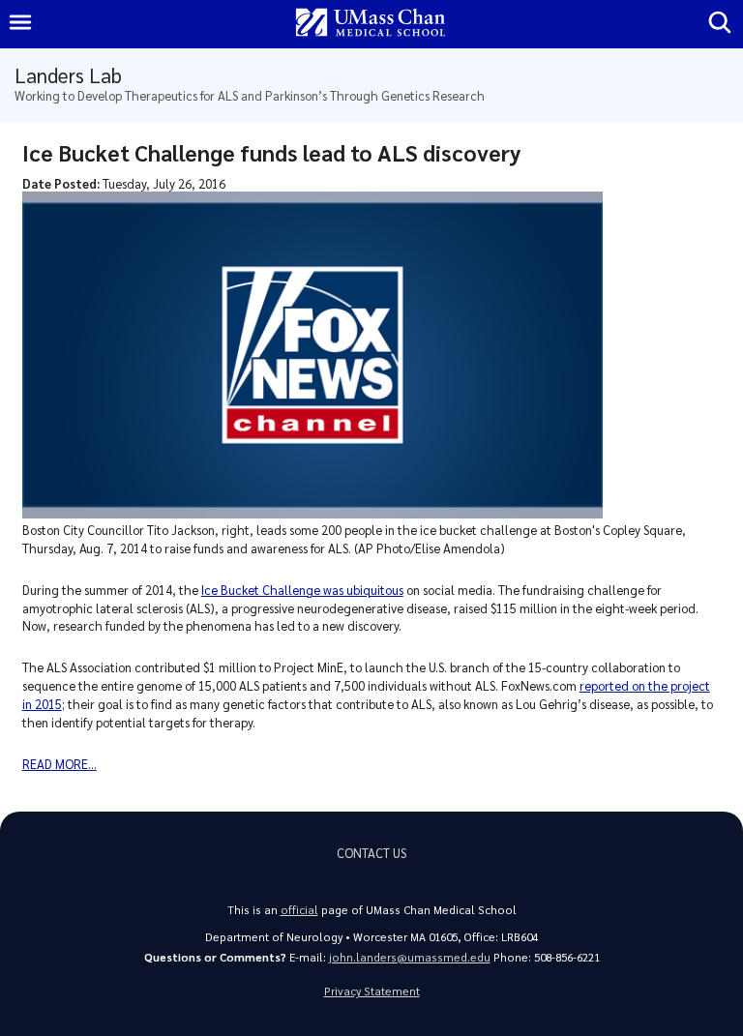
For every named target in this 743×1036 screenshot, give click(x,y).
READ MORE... (59, 763)
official (299, 910)
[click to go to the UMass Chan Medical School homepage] (370, 24)
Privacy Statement (372, 991)
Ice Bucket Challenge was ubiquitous (302, 589)
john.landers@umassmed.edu (409, 957)
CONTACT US (371, 852)
